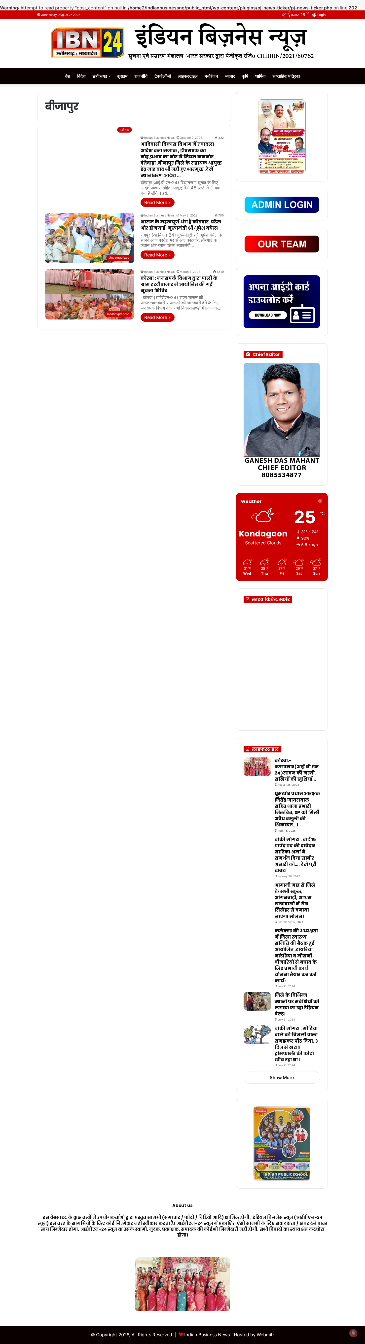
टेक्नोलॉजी (162, 76)
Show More (282, 1077)
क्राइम (122, 76)
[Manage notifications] (353, 1333)
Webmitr (265, 1334)
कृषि (245, 76)
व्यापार (230, 76)
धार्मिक (260, 76)
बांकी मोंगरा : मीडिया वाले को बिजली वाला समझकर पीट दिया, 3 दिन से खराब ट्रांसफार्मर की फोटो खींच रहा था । (296, 1044)
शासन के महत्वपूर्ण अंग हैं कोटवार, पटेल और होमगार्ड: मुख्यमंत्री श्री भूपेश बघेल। (181, 225)
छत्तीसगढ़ (100, 76)
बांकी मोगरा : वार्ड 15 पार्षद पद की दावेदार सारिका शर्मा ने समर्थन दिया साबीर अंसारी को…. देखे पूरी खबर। (295, 855)
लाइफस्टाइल (188, 76)
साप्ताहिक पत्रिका (286, 76)
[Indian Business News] (182, 41)
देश (67, 76)
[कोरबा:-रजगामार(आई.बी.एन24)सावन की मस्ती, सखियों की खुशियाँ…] (257, 766)
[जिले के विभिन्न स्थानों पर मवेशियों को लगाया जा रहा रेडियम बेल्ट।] (257, 1001)
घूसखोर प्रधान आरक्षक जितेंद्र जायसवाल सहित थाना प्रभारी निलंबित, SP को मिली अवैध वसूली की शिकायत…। (297, 809)
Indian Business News (159, 138)
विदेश (81, 76)
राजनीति (140, 76)
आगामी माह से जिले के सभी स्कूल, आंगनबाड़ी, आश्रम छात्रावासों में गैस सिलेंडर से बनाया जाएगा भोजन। (295, 901)
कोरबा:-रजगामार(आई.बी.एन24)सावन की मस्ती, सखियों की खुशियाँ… (297, 769)
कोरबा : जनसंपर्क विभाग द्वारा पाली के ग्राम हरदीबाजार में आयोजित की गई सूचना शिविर (179, 284)
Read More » (157, 202)
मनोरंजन (211, 76)
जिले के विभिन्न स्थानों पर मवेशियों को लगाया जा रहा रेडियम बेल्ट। (297, 1004)
